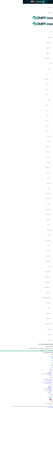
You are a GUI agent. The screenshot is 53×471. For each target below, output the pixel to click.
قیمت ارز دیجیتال (49, 183)
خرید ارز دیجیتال (49, 136)
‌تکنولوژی (48, 99)
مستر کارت (49, 389)
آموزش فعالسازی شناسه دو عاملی (47, 382)
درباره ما (50, 370)
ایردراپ (47, 131)
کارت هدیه (48, 313)
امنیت (47, 84)
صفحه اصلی (49, 37)
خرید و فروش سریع (47, 287)
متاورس (47, 115)
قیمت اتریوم (48, 198)
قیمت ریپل (48, 203)
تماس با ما (50, 371)
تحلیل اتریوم (48, 256)
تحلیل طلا (48, 235)
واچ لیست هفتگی (47, 261)
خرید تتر (48, 141)
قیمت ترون (48, 224)
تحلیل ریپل (48, 250)
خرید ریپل (48, 157)
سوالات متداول (49, 372)
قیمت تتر (48, 188)
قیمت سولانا (48, 214)
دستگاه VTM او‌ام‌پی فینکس (46, 297)
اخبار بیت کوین (48, 47)
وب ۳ (47, 125)
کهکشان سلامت (48, 271)
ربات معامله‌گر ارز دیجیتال (48, 388)
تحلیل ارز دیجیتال (49, 229)
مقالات (50, 63)
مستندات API (49, 374)
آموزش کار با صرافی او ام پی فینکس (46, 373)
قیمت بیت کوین (48, 193)
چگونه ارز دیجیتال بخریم (48, 323)
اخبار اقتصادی (48, 52)
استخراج (47, 89)
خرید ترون (48, 177)
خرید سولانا (48, 172)
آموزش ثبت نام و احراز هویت (47, 379)
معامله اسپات (48, 302)
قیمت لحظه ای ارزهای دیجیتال (47, 390)
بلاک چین (47, 105)
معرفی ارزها (46, 94)
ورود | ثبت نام (49, 329)
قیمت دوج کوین (48, 219)
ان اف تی (47, 120)
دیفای (47, 110)
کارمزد (50, 381)
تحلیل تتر (48, 245)
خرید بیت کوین (48, 146)
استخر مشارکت (48, 276)
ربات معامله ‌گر (48, 292)
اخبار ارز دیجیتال (49, 42)
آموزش (49, 68)
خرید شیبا (48, 162)
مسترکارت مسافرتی (47, 282)
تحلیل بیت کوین (48, 240)
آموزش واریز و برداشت (48, 380)
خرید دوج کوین (48, 167)
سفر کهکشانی (48, 318)
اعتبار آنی (48, 308)
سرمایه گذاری (46, 78)
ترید (47, 73)
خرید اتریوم (48, 151)
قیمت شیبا (48, 209)
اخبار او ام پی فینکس (47, 58)
